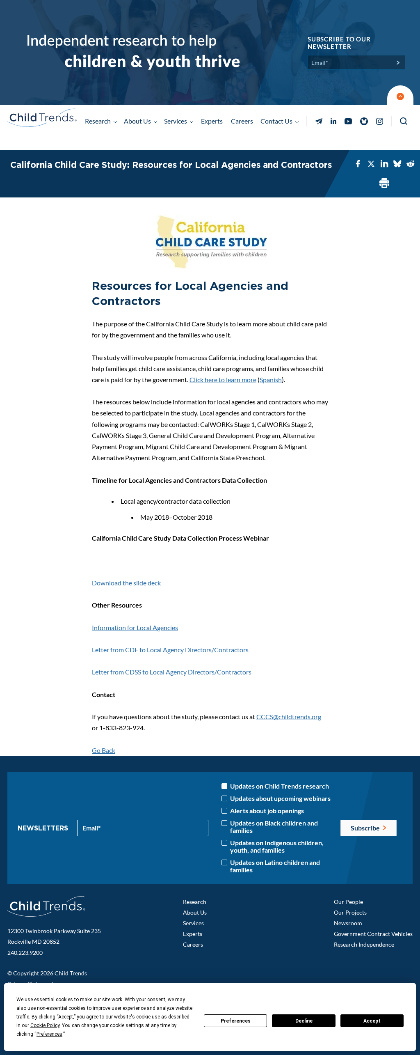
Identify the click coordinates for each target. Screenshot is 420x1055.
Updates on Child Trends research (279, 786)
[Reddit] (410, 164)
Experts (212, 121)
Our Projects (350, 912)
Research (194, 901)
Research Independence (364, 944)
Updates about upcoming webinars (280, 798)
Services (193, 923)
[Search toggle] (404, 121)
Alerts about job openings (267, 810)
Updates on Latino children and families (275, 866)
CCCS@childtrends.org (288, 716)
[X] (371, 164)
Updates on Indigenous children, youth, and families (277, 846)
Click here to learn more (222, 379)
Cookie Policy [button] (44, 1025)
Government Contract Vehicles (373, 933)
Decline (304, 1021)
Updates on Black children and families (274, 826)
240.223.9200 (25, 952)
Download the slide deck (126, 583)
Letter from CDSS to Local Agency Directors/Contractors (171, 672)
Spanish (271, 379)
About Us (195, 912)
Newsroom (348, 923)
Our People (348, 901)
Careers (242, 121)
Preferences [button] (49, 1034)
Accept (372, 1021)
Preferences (236, 1021)
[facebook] (358, 164)
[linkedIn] (384, 164)
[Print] (384, 183)
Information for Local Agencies (135, 627)
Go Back (103, 750)
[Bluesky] (397, 164)
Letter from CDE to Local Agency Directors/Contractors (170, 650)
